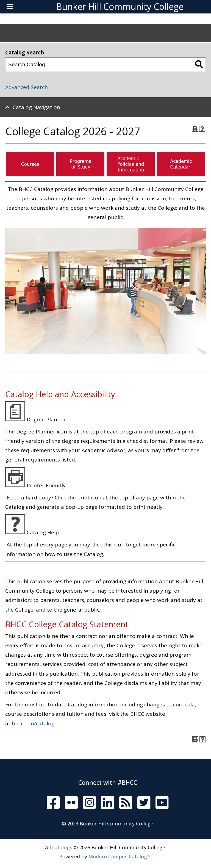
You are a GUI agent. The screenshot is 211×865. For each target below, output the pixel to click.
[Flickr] (71, 803)
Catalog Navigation (36, 107)
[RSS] (125, 803)
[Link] (30, 174)
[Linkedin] (107, 803)
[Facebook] (53, 803)
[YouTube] (162, 803)
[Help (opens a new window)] (202, 129)
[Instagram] (89, 803)
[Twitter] (143, 803)
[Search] (199, 64)
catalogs (62, 847)
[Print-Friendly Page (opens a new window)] (195, 129)
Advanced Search (26, 87)
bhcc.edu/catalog (33, 723)
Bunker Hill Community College (120, 6)
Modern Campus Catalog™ (119, 856)
